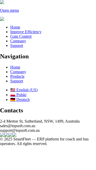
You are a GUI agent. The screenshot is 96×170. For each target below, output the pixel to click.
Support (16, 45)
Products (17, 76)
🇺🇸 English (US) (24, 90)
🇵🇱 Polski (18, 95)
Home (15, 27)
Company (18, 41)
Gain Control (20, 36)
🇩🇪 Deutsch (20, 99)
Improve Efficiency (25, 32)
